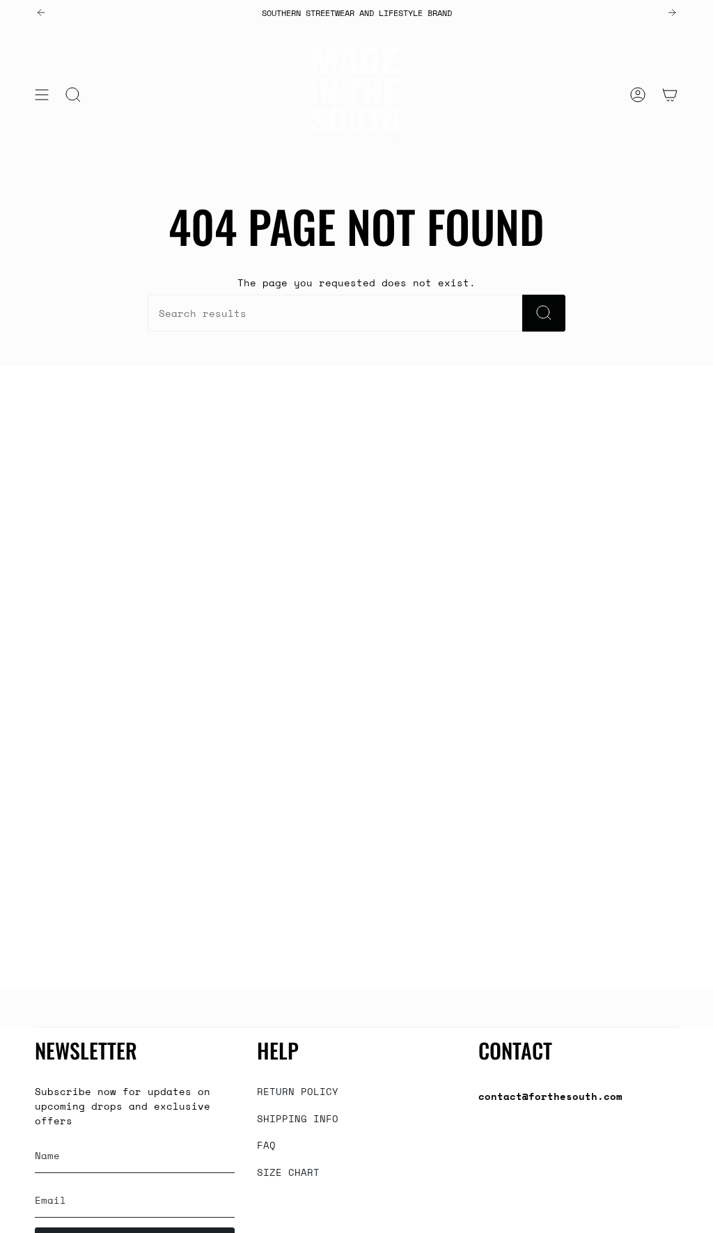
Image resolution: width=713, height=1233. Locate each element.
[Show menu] (42, 95)
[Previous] (41, 12)
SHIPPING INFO (297, 1118)
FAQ (266, 1145)
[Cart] (670, 95)
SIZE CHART (288, 1172)
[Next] (672, 12)
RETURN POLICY (297, 1091)
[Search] (543, 313)
